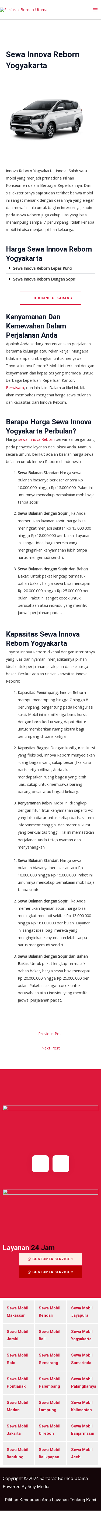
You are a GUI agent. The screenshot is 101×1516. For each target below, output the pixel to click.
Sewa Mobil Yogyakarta (82, 1335)
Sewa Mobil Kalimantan (82, 1406)
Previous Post (50, 1033)
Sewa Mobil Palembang (49, 1383)
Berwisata (15, 387)
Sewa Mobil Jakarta (17, 1430)
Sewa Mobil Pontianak (17, 1383)
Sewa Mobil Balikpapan (49, 1453)
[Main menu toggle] (95, 9)
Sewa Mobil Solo (17, 1359)
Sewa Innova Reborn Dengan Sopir (44, 279)
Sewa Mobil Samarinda (82, 1359)
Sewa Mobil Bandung (17, 1453)
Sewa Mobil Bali (49, 1335)
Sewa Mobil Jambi (17, 1335)
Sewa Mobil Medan (17, 1406)
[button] (50, 268)
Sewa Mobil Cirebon (49, 1430)
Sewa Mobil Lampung (49, 1406)
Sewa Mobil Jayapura (82, 1312)
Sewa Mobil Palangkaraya (82, 1383)
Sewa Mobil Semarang (49, 1359)
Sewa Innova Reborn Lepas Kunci (42, 268)
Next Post (50, 1048)
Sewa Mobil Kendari (49, 1312)
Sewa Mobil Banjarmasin (82, 1430)
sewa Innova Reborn (37, 439)
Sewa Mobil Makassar (17, 1312)
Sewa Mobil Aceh (82, 1453)
